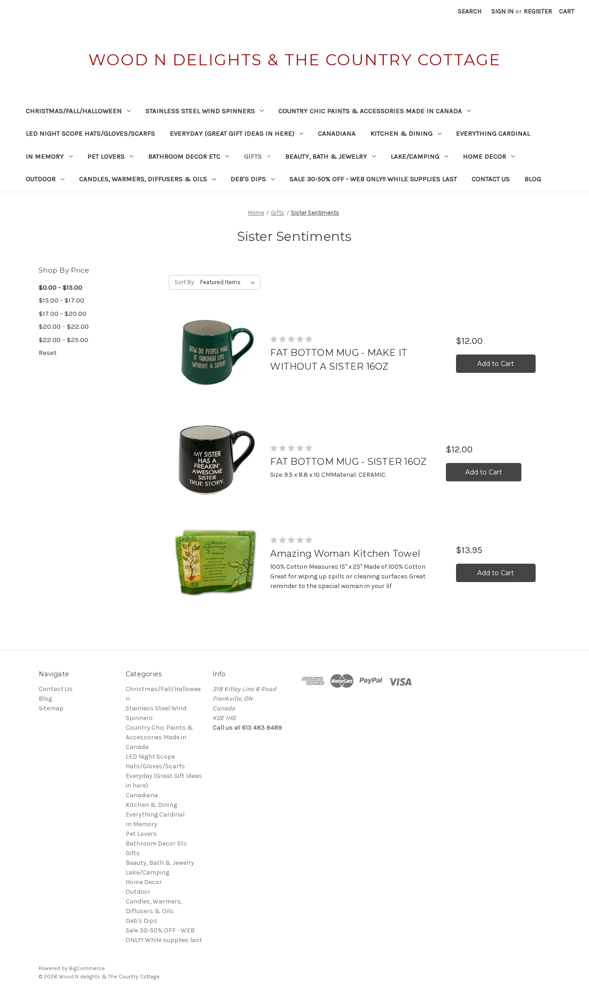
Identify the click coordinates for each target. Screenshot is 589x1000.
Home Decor (484, 156)
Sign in (502, 11)
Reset (48, 353)
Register (538, 11)
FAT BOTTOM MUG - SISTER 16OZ (348, 461)
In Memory (45, 156)
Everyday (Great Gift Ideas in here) (232, 133)
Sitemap (51, 708)
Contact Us (491, 179)
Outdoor (41, 179)
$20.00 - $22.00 (64, 326)
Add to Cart (495, 364)
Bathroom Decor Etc (184, 156)
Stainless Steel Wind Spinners (200, 111)
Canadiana (337, 133)
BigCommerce (87, 968)
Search (469, 11)
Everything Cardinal (493, 133)
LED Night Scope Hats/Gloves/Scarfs (90, 133)
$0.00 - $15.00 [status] (60, 287)
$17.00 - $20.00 (63, 313)
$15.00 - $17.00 (61, 300)
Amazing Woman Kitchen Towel (345, 553)
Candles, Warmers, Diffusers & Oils (143, 179)
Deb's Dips (248, 179)
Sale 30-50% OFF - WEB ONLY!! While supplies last (373, 179)
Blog (533, 179)
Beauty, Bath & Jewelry (326, 156)
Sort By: (184, 282)
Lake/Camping (415, 156)
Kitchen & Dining (401, 133)
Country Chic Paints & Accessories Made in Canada (370, 111)
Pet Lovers (106, 156)
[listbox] (229, 282)
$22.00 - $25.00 (63, 340)
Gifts (253, 156)
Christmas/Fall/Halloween (74, 111)
